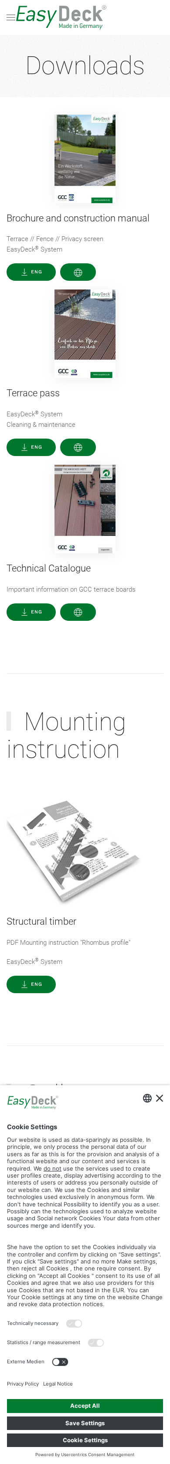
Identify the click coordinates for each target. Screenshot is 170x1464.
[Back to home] (85, 17)
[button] (11, 17)
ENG (36, 272)
